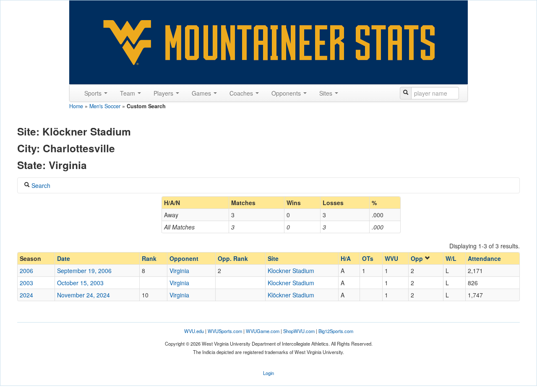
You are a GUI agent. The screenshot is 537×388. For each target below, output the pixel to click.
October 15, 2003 (80, 283)
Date (63, 258)
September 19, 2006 (84, 270)
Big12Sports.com (335, 331)
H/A (346, 258)
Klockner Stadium (291, 270)
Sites (326, 93)
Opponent (183, 258)
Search (40, 185)
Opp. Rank (233, 258)
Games (202, 93)
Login (268, 373)
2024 (26, 295)
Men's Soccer (104, 106)
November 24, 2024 (83, 295)
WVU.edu (194, 331)
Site (273, 258)
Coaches (242, 93)
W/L (451, 258)
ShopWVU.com (299, 331)
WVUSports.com (225, 331)
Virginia (179, 270)
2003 (26, 283)
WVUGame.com (262, 331)
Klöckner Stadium (291, 295)
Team (128, 93)
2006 (26, 270)
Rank (149, 258)
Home (76, 106)
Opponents (286, 93)
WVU (391, 258)
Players (164, 93)
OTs (367, 258)
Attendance (484, 258)
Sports (93, 93)
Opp (418, 258)
